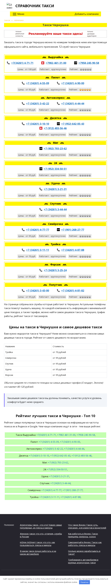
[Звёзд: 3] (86, 69)
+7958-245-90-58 (88, 63)
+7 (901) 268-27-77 (72, 229)
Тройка (56, 244)
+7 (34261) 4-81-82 (72, 290)
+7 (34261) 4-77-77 (37, 229)
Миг (56, 142)
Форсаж (55, 264)
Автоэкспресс (56, 97)
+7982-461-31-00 (56, 63)
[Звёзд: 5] (90, 69)
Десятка (56, 118)
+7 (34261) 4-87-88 (72, 250)
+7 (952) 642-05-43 (72, 123)
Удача (55, 183)
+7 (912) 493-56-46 (55, 128)
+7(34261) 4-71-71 (22, 63)
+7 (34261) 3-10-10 (37, 123)
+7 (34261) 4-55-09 (37, 83)
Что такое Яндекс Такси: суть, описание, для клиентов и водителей (87, 526)
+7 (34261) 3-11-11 (37, 250)
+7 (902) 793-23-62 (55, 148)
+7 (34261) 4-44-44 (72, 103)
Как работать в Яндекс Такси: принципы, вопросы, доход (83, 535)
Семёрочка (56, 224)
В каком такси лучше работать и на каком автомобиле (38, 552)
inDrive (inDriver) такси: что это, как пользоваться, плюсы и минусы (37, 544)
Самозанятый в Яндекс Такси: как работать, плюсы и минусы (85, 544)
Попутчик (56, 284)
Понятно (84, 582)
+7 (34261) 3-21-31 (55, 189)
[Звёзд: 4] (88, 69)
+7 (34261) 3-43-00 (37, 290)
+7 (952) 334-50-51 (55, 168)
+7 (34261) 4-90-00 (72, 83)
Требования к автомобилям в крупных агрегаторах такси (83, 561)
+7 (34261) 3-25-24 (55, 270)
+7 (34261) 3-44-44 (55, 209)
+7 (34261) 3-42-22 (37, 103)
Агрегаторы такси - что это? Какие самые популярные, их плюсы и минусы (41, 526)
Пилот (56, 77)
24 (56, 163)
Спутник (56, 203)
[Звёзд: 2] (83, 69)
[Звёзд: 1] (81, 69)
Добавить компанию (87, 14)
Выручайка (56, 57)
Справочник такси (34, 5)
